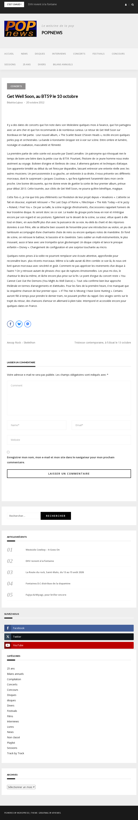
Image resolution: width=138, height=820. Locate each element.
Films (10, 716)
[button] (126, 5)
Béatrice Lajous (15, 102)
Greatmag (44, 813)
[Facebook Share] (10, 324)
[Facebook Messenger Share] (27, 324)
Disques (40, 53)
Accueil (9, 53)
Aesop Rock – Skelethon (21, 342)
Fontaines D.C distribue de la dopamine (48, 583)
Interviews (59, 53)
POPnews (52, 32)
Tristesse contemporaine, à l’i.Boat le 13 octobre (102, 342)
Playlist (11, 742)
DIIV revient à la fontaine (42, 4)
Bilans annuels (63, 64)
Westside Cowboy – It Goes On (43, 549)
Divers (42, 64)
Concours (118, 53)
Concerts (79, 53)
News (24, 53)
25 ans (27, 64)
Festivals (99, 53)
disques (11, 700)
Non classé (13, 737)
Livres (10, 726)
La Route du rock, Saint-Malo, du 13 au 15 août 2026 (55, 572)
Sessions (10, 64)
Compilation (14, 679)
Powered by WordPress (16, 813)
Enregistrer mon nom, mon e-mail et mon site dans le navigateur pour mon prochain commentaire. (60, 460)
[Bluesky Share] (19, 324)
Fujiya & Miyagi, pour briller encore (46, 594)
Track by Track (15, 753)
